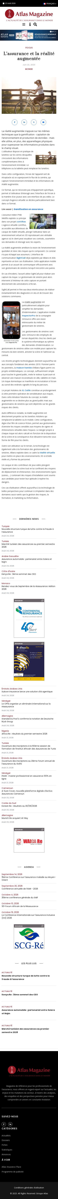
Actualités (6, 1135)
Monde (29, 69)
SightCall (21, 257)
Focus (29, 47)
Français (50, 3)
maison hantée (24, 367)
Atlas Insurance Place (11, 1166)
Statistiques (7, 1149)
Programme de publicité (13, 1171)
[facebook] (4, 1124)
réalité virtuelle (47, 452)
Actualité (7, 972)
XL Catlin (26, 390)
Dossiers (6, 1140)
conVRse (21, 221)
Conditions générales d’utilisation (29, 1187)
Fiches (4, 1145)
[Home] (29, 14)
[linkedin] (10, 1124)
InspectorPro (28, 315)
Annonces (6, 1154)
